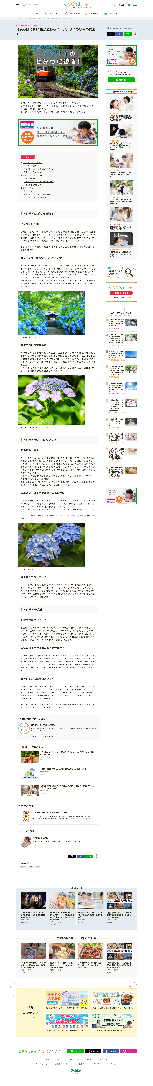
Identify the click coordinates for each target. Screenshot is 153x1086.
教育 (31, 867)
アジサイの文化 (29, 188)
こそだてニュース (54, 13)
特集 (37, 13)
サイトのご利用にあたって (80, 1064)
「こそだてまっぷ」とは (43, 1064)
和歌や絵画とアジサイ (32, 191)
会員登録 (122, 5)
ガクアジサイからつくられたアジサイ (38, 169)
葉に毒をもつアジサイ (32, 185)
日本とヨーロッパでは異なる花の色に (39, 181)
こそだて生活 (94, 13)
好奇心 (23, 867)
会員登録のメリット (61, 1064)
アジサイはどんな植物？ (32, 162)
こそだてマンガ (113, 13)
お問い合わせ (113, 1064)
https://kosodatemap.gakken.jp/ (42, 736)
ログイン (112, 5)
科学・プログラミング (36, 25)
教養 (38, 867)
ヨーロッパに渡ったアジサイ (35, 197)
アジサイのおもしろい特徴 (33, 175)
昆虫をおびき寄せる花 (32, 172)
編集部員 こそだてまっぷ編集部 (43, 725)
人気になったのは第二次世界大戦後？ (39, 194)
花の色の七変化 (30, 178)
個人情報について (99, 1064)
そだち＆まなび (75, 13)
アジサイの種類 (30, 165)
